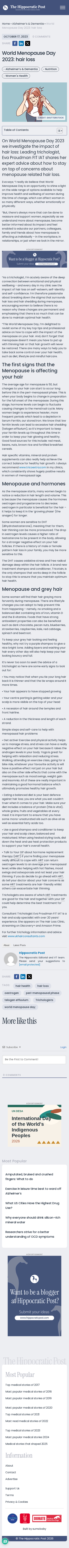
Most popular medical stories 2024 (27, 1437)
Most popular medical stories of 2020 (28, 1407)
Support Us (12, 1488)
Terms (9, 1495)
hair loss (43, 986)
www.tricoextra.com (32, 467)
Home (6, 24)
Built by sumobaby (34, 1529)
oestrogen (12, 993)
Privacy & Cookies (16, 1502)
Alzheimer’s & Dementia (28, 24)
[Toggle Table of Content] (59, 131)
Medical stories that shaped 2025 (26, 1444)
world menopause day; (20, 1007)
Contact (10, 1472)
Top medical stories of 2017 (22, 1385)
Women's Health (17, 76)
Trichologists (44, 1000)
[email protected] (29, 964)
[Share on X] (27, 43)
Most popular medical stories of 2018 (28, 1391)
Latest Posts (19, 945)
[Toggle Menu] (62, 7)
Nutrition (51, 69)
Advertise (11, 1479)
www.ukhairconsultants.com (26, 936)
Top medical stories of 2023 (22, 1430)
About (6, 945)
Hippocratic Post (32, 953)
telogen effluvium (16, 1000)
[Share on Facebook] (14, 43)
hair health (23, 986)
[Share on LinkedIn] (21, 43)
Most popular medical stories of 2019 (28, 1398)
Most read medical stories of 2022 (26, 1421)
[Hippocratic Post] (10, 959)
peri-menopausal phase (42, 993)
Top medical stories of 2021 (22, 1414)
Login (63, 1047)
